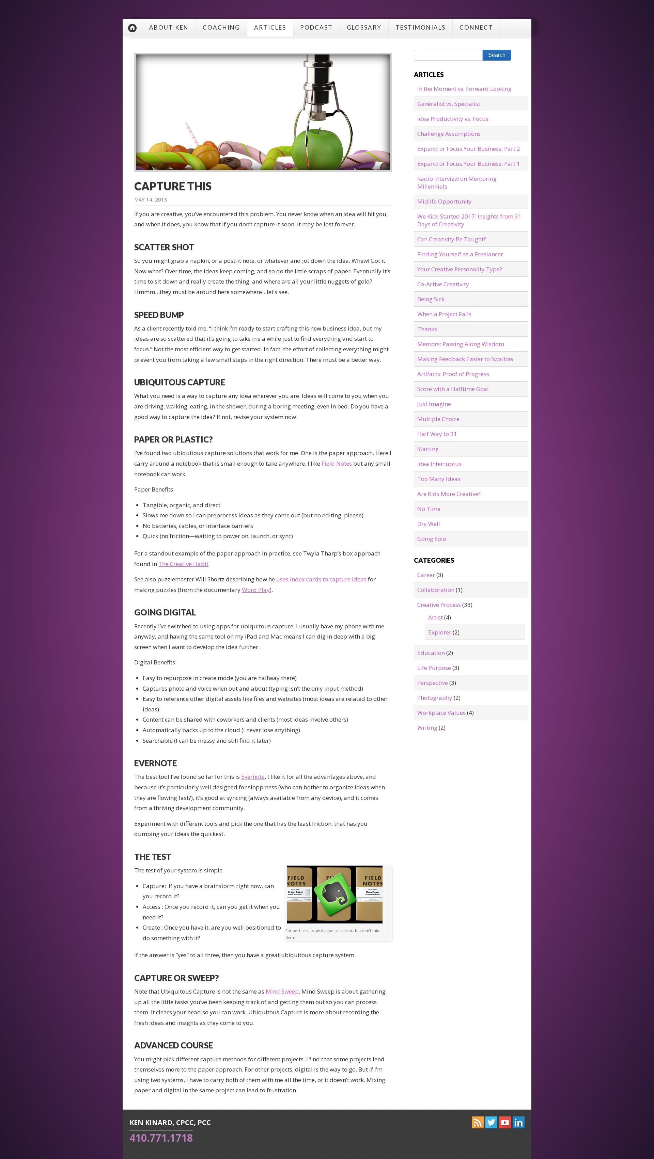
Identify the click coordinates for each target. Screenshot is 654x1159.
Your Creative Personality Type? (459, 269)
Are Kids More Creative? (449, 494)
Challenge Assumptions (449, 134)
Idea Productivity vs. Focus (452, 119)
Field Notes (337, 463)
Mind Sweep (282, 991)
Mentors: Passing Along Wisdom (460, 344)
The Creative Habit (183, 564)
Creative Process (439, 605)
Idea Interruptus (439, 464)
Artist (435, 617)
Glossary (364, 27)
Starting (428, 449)
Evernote (253, 776)
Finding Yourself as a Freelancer (460, 254)
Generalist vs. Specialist (448, 104)
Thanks (427, 329)
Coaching (221, 27)
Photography (434, 698)
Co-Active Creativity (443, 284)
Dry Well (428, 524)
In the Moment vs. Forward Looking (464, 89)
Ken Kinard (132, 27)
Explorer (439, 632)
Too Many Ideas (439, 479)
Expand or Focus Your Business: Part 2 (468, 148)
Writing (427, 727)
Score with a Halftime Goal (453, 389)
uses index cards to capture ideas (321, 579)
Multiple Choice (438, 419)
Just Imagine (434, 404)
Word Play (256, 590)
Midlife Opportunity (444, 201)
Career (426, 575)
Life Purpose (434, 668)
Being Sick (431, 299)
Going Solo (431, 539)
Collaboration (435, 590)
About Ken (169, 27)
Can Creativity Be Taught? (451, 239)
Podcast (316, 27)
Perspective (432, 683)
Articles (270, 27)
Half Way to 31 (437, 434)
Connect (476, 27)
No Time (428, 509)
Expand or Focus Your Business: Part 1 (468, 163)
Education (431, 653)
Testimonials (420, 27)
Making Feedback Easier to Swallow (465, 359)
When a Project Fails (444, 314)
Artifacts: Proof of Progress (453, 374)
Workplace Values (441, 713)
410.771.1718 (161, 1138)
